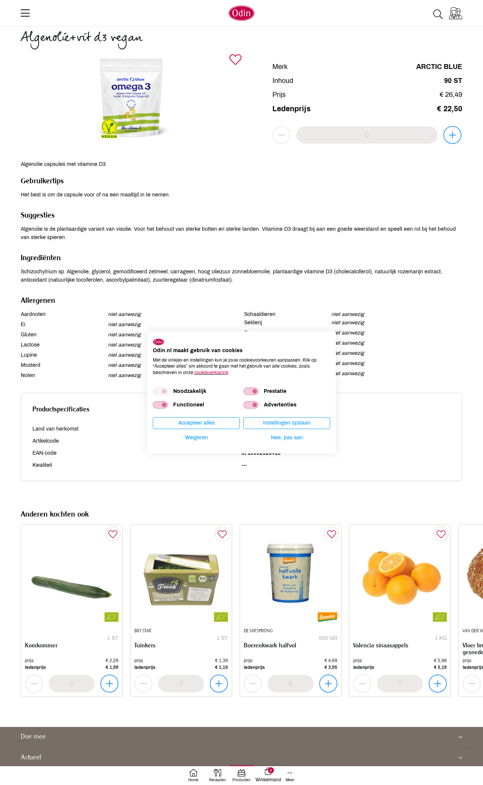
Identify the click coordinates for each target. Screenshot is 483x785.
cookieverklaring (211, 372)
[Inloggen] (455, 13)
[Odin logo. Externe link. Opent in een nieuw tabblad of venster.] (158, 342)
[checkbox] (160, 391)
